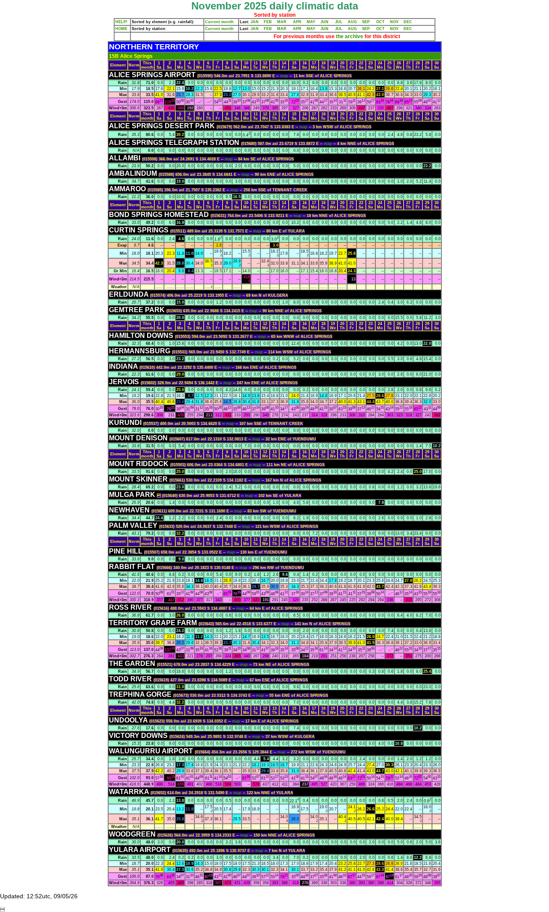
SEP (366, 22)
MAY (311, 22)
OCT (380, 22)
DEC (408, 22)
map (285, 76)
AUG (352, 22)
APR (297, 22)
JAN (254, 22)
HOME (121, 29)
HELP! (121, 22)
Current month (219, 22)
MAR (282, 22)
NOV (394, 22)
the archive (350, 36)
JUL (339, 22)
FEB (268, 22)
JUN (324, 22)
